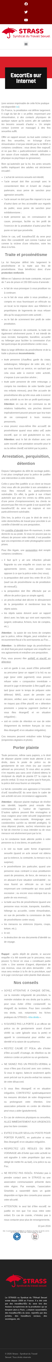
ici (17, 107)
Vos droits (34, 1017)
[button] (26, 44)
